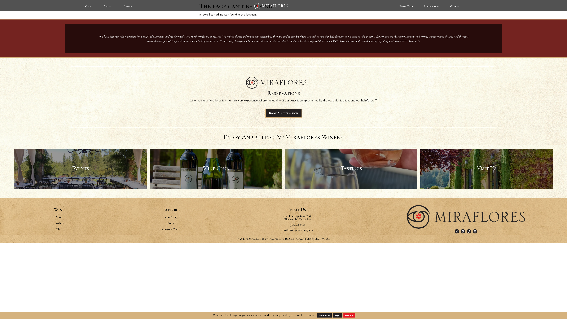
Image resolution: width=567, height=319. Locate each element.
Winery (455, 6)
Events (171, 223)
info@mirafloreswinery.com (297, 230)
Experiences (431, 6)
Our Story (171, 217)
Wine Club (407, 6)
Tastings (59, 223)
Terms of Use (322, 238)
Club (59, 229)
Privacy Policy (304, 238)
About (128, 6)
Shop (107, 6)
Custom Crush (171, 229)
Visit (88, 6)
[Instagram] (457, 231)
